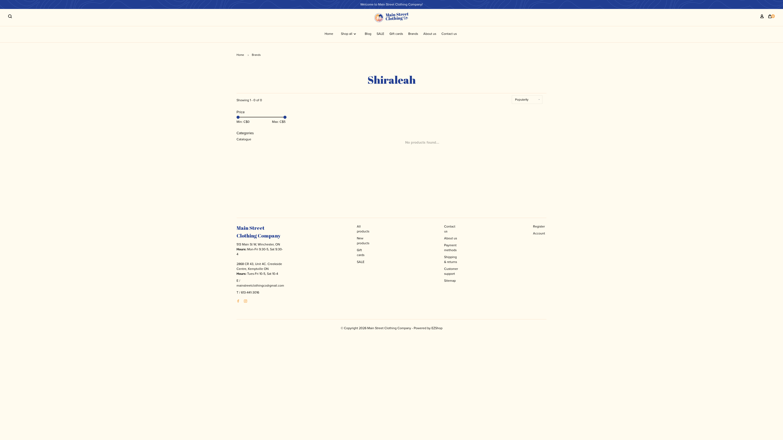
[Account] (762, 17)
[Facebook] (238, 301)
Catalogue (244, 139)
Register (539, 226)
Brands (413, 33)
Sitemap (450, 280)
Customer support (451, 271)
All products (363, 229)
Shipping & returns (450, 259)
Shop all (347, 33)
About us (429, 33)
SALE (380, 33)
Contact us (449, 33)
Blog (368, 33)
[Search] (10, 17)
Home (329, 33)
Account (539, 233)
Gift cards (396, 33)
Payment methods (450, 247)
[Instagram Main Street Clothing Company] (245, 301)
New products (363, 240)
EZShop (436, 328)
